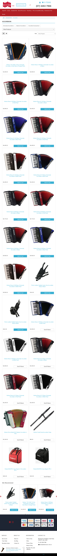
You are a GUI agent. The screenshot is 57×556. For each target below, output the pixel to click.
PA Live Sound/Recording (38, 10)
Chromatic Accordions (8, 25)
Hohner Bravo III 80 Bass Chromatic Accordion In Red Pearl (42, 212)
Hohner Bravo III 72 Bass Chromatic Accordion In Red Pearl (15, 396)
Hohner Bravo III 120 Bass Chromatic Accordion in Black (42, 102)
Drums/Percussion (22, 10)
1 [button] (25, 514)
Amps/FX (4, 10)
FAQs (27, 541)
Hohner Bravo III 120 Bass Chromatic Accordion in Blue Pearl (15, 139)
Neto (43, 554)
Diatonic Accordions (21, 25)
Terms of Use (29, 538)
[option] (11, 498)
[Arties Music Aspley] (8, 4)
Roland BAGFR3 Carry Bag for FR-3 (42, 469)
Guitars (8, 10)
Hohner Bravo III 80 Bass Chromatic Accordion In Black (15, 212)
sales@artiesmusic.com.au (46, 544)
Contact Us (16, 543)
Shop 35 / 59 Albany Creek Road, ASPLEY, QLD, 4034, (46, 539)
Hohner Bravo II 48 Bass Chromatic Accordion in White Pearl (15, 359)
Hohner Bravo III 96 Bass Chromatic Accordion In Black (15, 249)
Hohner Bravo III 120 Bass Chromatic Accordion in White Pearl (15, 175)
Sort (36, 33)
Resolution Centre (6, 543)
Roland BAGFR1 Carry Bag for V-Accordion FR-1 (15, 469)
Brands (3, 14)
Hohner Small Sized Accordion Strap (42, 432)
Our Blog (16, 541)
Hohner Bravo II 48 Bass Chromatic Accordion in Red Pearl (15, 102)
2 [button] (27, 514)
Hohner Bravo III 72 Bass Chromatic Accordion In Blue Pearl (42, 175)
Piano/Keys (29, 10)
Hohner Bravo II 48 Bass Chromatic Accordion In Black (42, 65)
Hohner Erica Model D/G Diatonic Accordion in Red (15, 433)
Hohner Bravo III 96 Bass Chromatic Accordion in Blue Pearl (42, 249)
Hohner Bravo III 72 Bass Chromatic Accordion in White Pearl (42, 396)
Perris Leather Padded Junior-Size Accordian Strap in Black (42, 286)
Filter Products (7, 29)
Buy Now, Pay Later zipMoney (30, 548)
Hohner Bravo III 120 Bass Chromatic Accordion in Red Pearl (42, 139)
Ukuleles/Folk (14, 10)
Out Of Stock (47, 329)
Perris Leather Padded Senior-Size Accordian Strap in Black (15, 322)
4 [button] (32, 514)
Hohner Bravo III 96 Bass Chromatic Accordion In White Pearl (15, 286)
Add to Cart (20, 72)
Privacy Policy (29, 543)
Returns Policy (29, 545)
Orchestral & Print (48, 10)
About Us (16, 538)
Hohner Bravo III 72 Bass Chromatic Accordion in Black (42, 359)
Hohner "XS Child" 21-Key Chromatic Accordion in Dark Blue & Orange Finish (15, 65)
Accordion (15, 17)
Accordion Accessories (33, 25)
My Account (4, 538)
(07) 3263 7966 (43, 6)
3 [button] (30, 514)
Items (47, 2)
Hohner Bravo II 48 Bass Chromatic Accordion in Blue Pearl (42, 322)
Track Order (4, 541)
